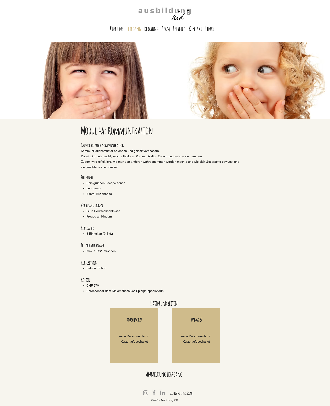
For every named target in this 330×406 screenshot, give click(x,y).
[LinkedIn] (162, 393)
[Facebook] (154, 393)
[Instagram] (145, 393)
